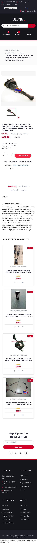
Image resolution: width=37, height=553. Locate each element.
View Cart (23, 505)
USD (22, 11)
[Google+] (21, 453)
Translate (32, 8)
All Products (24, 476)
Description (12, 186)
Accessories (15, 50)
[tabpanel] (11, 112)
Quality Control (6, 512)
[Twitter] (16, 453)
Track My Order (25, 512)
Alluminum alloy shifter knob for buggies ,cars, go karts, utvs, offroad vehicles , (19, 315)
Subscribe (18, 447)
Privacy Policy (25, 516)
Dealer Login (31, 11)
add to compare (25, 161)
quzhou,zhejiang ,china (10, 4)
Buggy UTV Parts (26, 483)
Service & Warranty (7, 523)
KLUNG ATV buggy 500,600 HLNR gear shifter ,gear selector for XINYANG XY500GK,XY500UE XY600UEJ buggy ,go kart (18, 359)
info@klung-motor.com (26, 2)
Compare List (24, 519)
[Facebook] (11, 453)
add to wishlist (12, 161)
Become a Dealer (7, 516)
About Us (4, 505)
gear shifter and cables (15, 53)
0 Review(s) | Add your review (19, 134)
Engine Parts (24, 486)
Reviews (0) (15, 190)
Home (6, 50)
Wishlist (23, 509)
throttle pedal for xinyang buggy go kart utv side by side (18, 271)
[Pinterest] (26, 453)
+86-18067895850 (9, 2)
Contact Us (5, 509)
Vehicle (22, 490)
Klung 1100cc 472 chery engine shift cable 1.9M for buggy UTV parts (18, 403)
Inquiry (23, 190)
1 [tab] (18, 117)
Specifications (24, 186)
